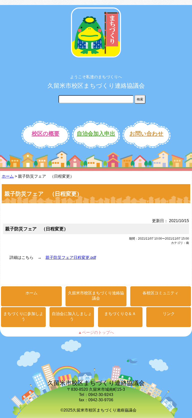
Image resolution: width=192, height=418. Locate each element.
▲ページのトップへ (96, 332)
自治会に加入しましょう (72, 316)
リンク (169, 314)
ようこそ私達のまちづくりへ (96, 77)
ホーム (8, 176)
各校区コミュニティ (160, 293)
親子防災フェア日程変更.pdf (71, 257)
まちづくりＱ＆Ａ (120, 314)
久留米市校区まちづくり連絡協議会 (96, 85)
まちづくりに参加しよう (23, 316)
